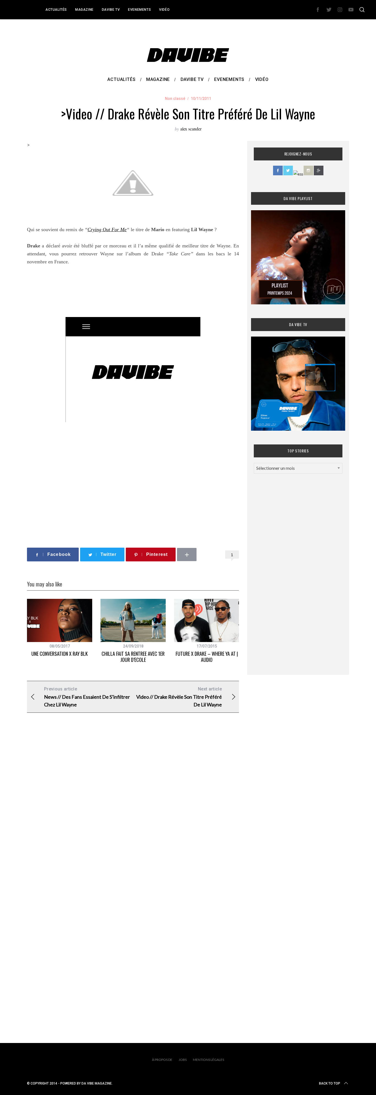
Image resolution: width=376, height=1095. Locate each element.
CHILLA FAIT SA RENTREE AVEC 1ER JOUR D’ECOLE (133, 656)
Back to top (329, 1083)
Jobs (183, 1060)
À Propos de (162, 1060)
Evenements (139, 10)
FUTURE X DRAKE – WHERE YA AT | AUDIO (207, 656)
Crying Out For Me (107, 229)
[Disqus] (133, 806)
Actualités (56, 10)
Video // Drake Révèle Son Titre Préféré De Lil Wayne (179, 697)
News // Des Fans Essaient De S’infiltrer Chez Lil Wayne (87, 697)
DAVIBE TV (111, 10)
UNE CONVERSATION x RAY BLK (59, 653)
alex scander (190, 129)
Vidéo (164, 10)
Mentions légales (208, 1060)
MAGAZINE (84, 10)
